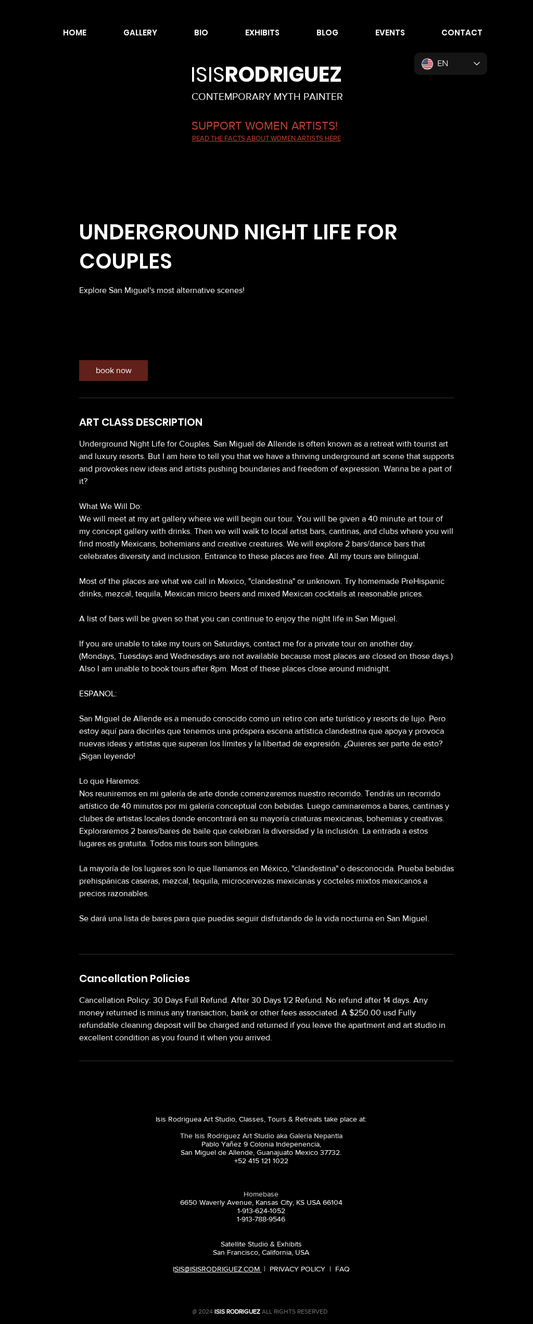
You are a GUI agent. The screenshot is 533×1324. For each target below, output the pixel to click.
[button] (129, 33)
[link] (113, 370)
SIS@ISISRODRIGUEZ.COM (218, 1269)
